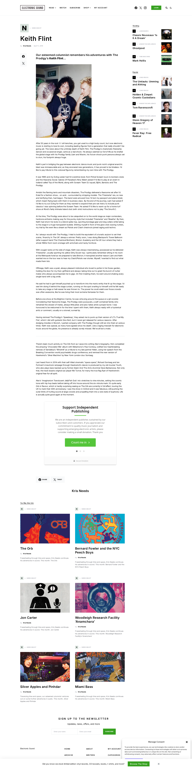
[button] (186, 742)
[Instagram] (145, 8)
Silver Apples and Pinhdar (40, 687)
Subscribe (109, 731)
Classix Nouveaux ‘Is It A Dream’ (145, 36)
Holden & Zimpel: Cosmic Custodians (144, 96)
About (89, 749)
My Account (114, 749)
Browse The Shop (138, 764)
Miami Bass (84, 687)
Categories (114, 755)
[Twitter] (140, 8)
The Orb (26, 548)
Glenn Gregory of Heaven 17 (143, 121)
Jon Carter (29, 618)
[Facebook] (136, 8)
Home (67, 749)
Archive (68, 755)
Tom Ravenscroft (143, 107)
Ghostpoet (139, 48)
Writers (90, 755)
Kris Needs (27, 46)
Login (156, 8)
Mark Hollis (139, 60)
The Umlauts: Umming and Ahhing (146, 83)
